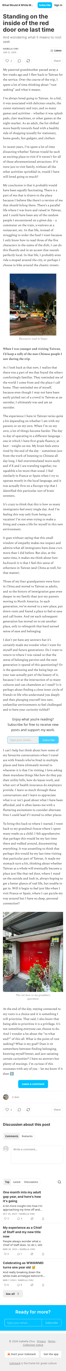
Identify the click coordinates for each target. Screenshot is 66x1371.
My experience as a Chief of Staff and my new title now (22, 1232)
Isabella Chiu (11, 48)
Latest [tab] (17, 1182)
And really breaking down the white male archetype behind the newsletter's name (23, 1274)
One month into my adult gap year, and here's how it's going (22, 1196)
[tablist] (19, 1136)
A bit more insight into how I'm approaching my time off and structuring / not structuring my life (23, 1207)
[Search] (59, 1182)
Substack (14, 1363)
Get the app (51, 1354)
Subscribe (45, 5)
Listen (58, 50)
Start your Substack (23, 1354)
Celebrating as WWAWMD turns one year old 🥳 (23, 1265)
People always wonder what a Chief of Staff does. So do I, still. (23, 1243)
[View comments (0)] (19, 60)
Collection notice (33, 1345)
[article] (33, 1205)
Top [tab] (7, 1182)
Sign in (58, 5)
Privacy (41, 1341)
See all (10, 1294)
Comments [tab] (11, 1136)
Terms (51, 1341)
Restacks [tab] (27, 1136)
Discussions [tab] (31, 1182)
